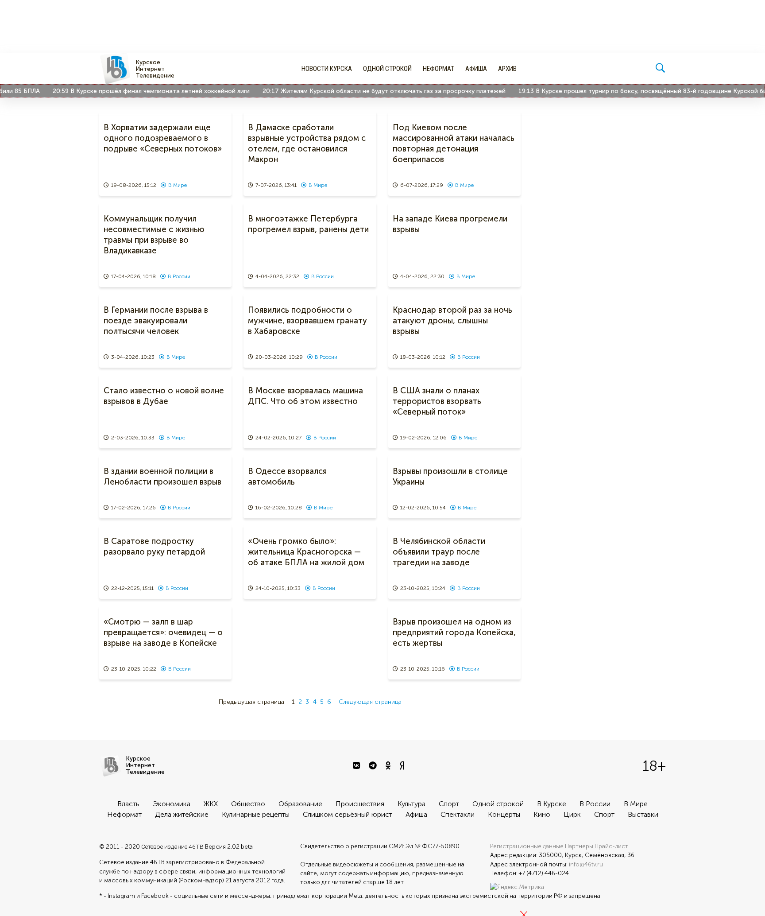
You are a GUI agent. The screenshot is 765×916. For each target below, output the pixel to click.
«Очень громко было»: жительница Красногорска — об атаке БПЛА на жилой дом (306, 551)
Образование (300, 804)
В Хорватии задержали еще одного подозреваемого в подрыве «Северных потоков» (163, 138)
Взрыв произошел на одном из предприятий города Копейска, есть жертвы (454, 632)
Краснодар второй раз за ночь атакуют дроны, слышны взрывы (452, 320)
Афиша (476, 69)
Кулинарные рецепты (256, 814)
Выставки (643, 814)
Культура (411, 804)
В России (179, 276)
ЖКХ (211, 804)
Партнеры (579, 846)
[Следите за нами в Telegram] (374, 766)
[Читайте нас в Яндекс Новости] (403, 766)
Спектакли (457, 814)
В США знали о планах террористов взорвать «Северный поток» (437, 401)
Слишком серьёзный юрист (347, 814)
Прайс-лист (611, 846)
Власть (128, 804)
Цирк (572, 814)
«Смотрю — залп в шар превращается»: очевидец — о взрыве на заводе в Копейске (163, 632)
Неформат (438, 69)
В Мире (177, 185)
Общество (248, 804)
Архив (507, 69)
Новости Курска (326, 69)
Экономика (171, 804)
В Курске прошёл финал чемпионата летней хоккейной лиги (147, 91)
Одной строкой (387, 69)
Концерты (504, 814)
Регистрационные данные (527, 846)
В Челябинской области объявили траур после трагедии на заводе (439, 551)
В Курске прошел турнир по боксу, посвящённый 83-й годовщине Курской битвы (644, 91)
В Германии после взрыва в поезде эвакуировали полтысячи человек (156, 320)
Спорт (449, 804)
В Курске (551, 804)
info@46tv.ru (586, 864)
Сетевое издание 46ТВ (172, 846)
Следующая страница (370, 702)
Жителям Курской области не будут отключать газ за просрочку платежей (380, 91)
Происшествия (360, 804)
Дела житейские (182, 814)
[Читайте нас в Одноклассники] (389, 766)
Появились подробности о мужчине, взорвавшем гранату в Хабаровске (307, 320)
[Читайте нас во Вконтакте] (357, 766)
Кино (541, 814)
